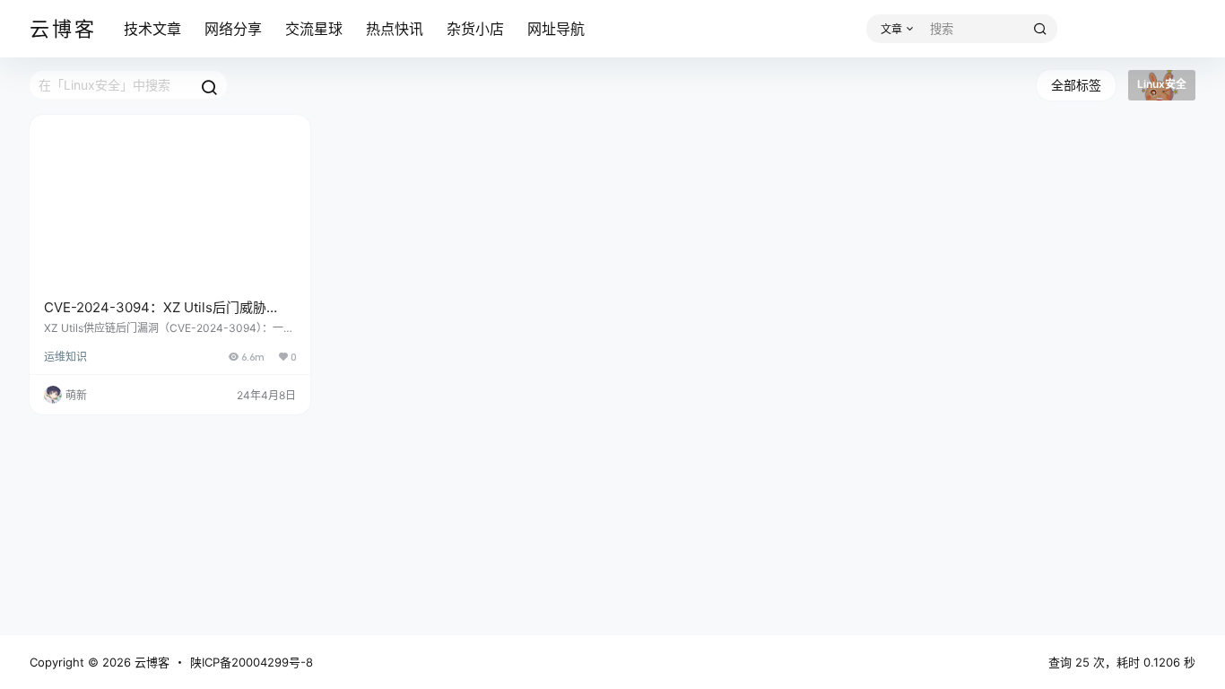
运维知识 (65, 356)
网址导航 (556, 29)
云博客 (150, 662)
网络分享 (233, 29)
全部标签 (1076, 84)
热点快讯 (394, 29)
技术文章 (152, 29)
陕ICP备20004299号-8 (251, 662)
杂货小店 (475, 29)
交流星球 (314, 29)
